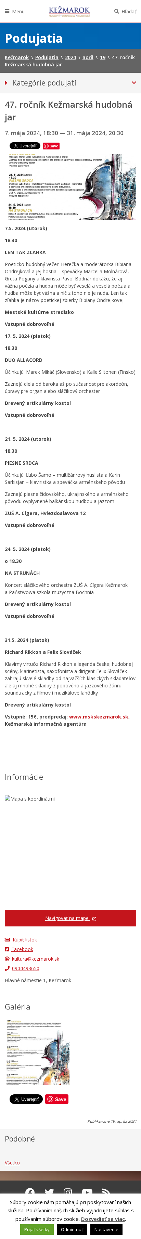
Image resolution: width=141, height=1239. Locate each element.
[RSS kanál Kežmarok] (106, 1192)
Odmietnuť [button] (72, 1229)
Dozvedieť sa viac (103, 1218)
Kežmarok (69, 11)
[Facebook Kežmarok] (30, 1192)
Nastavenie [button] (106, 1229)
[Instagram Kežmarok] (68, 1192)
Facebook (22, 949)
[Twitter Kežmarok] (49, 1192)
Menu (18, 11)
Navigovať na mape (67, 918)
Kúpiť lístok (25, 939)
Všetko (12, 1162)
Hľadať (128, 11)
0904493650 (25, 968)
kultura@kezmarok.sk (35, 958)
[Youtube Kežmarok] (87, 1192)
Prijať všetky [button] (37, 1229)
